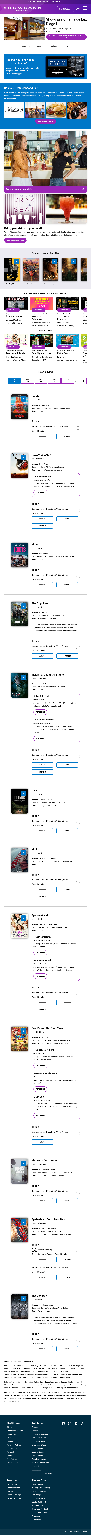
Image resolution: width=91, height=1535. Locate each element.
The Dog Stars (40, 603)
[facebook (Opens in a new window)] (63, 1423)
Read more (40, 492)
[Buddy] (19, 406)
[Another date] (83, 381)
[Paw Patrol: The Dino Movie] (19, 1039)
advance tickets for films (60, 1377)
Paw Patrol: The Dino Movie (48, 1028)
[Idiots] (19, 555)
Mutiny (36, 849)
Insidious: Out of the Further (48, 674)
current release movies (38, 1377)
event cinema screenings (65, 1368)
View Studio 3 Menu (45, 121)
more (26, 1395)
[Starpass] (65, 9)
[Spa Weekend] (19, 926)
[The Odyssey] (19, 1306)
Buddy (35, 396)
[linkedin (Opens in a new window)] (76, 1423)
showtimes (42, 1398)
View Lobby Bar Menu (15, 240)
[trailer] (16, 261)
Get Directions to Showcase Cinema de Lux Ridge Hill (66, 37)
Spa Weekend (40, 915)
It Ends (36, 790)
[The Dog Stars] (19, 614)
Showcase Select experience (15, 1374)
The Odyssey (39, 1295)
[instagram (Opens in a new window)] (69, 1423)
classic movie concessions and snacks (55, 1392)
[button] (14, 110)
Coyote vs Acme (41, 455)
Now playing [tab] (45, 371)
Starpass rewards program (28, 1392)
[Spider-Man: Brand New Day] (19, 1230)
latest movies (50, 1368)
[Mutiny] (19, 860)
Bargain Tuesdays (78, 1392)
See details (12, 310)
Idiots (35, 544)
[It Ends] (19, 801)
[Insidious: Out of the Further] (19, 685)
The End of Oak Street (45, 1160)
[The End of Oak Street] (19, 1171)
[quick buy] (78, 8)
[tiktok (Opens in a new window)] (82, 1423)
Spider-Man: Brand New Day (48, 1219)
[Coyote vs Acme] (19, 465)
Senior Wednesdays (12, 1395)
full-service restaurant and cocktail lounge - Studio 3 (54, 1382)
